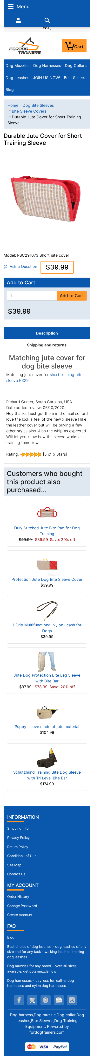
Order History (18, 896)
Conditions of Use (21, 856)
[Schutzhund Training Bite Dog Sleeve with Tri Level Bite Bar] (47, 757)
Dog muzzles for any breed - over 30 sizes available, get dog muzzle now (42, 968)
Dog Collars (76, 65)
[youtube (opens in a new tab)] (59, 1000)
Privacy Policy (18, 837)
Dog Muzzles (17, 65)
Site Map (14, 865)
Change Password (22, 906)
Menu (22, 6)
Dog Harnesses (47, 65)
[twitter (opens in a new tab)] (32, 1000)
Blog (10, 89)
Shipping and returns (47, 345)
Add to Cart (72, 295)
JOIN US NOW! (46, 77)
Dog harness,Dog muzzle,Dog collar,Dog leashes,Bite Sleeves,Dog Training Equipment (47, 1020)
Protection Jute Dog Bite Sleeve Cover (47, 579)
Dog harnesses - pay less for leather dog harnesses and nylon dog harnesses (40, 983)
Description (47, 333)
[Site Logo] (25, 45)
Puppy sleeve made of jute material (47, 726)
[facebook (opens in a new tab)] (19, 1000)
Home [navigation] (12, 105)
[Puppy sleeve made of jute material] (47, 712)
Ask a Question (22, 266)
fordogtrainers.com (47, 1032)
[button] (85, 1032)
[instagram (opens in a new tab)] (72, 1000)
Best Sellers (74, 77)
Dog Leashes (17, 77)
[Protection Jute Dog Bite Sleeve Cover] (47, 565)
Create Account (19, 915)
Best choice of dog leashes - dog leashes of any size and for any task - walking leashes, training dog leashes (46, 951)
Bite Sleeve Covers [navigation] (29, 111)
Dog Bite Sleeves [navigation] (38, 105)
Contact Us (16, 874)
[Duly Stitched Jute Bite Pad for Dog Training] (47, 513)
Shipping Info (18, 828)
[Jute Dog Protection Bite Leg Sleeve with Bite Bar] (47, 661)
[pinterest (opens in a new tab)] (45, 1000)
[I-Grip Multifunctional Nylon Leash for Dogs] (47, 610)
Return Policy (17, 847)
